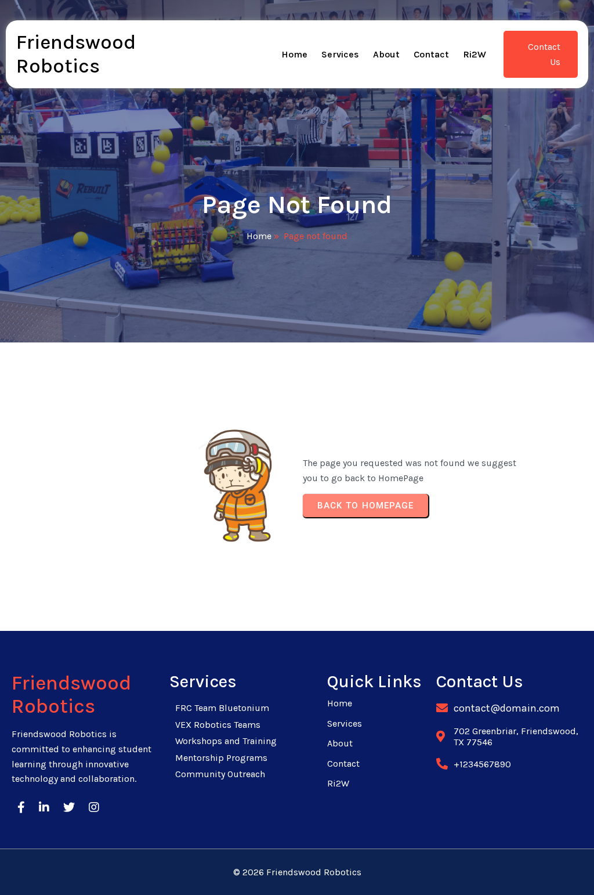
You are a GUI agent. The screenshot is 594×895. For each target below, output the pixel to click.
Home (259, 235)
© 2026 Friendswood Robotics (297, 872)
